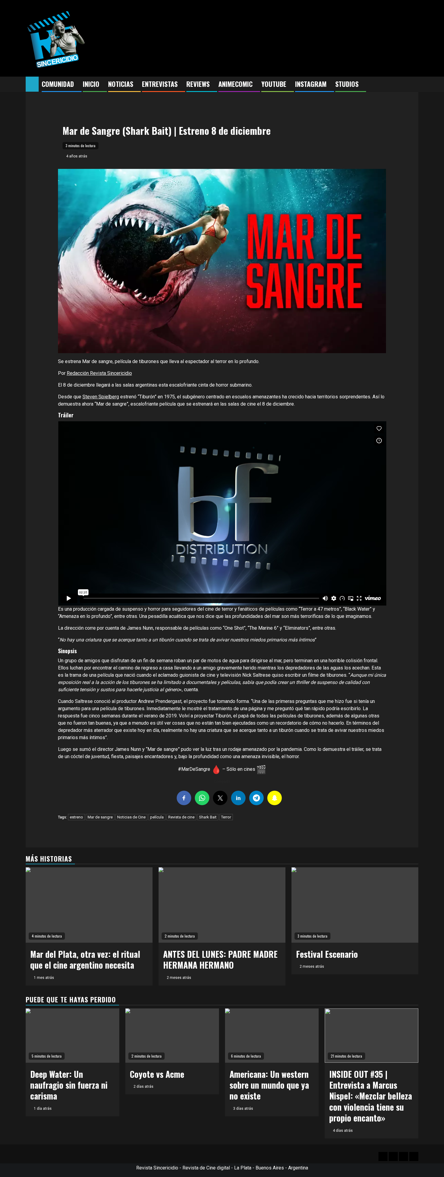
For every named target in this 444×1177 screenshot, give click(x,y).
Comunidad (58, 84)
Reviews (198, 84)
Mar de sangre (100, 817)
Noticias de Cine (131, 817)
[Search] (414, 84)
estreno (76, 817)
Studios (347, 84)
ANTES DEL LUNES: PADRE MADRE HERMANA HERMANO (220, 959)
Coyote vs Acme (157, 1074)
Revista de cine (181, 817)
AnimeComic (235, 84)
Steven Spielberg (100, 397)
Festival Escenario (327, 954)
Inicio (91, 84)
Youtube (273, 84)
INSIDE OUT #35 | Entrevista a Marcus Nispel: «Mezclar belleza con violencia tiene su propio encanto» (370, 1096)
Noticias (120, 84)
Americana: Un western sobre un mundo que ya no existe (269, 1085)
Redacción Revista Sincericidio (99, 373)
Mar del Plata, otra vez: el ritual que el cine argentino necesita (85, 959)
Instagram (311, 84)
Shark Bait (208, 817)
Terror (226, 817)
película (157, 817)
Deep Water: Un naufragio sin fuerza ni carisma (69, 1085)
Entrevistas (160, 84)
